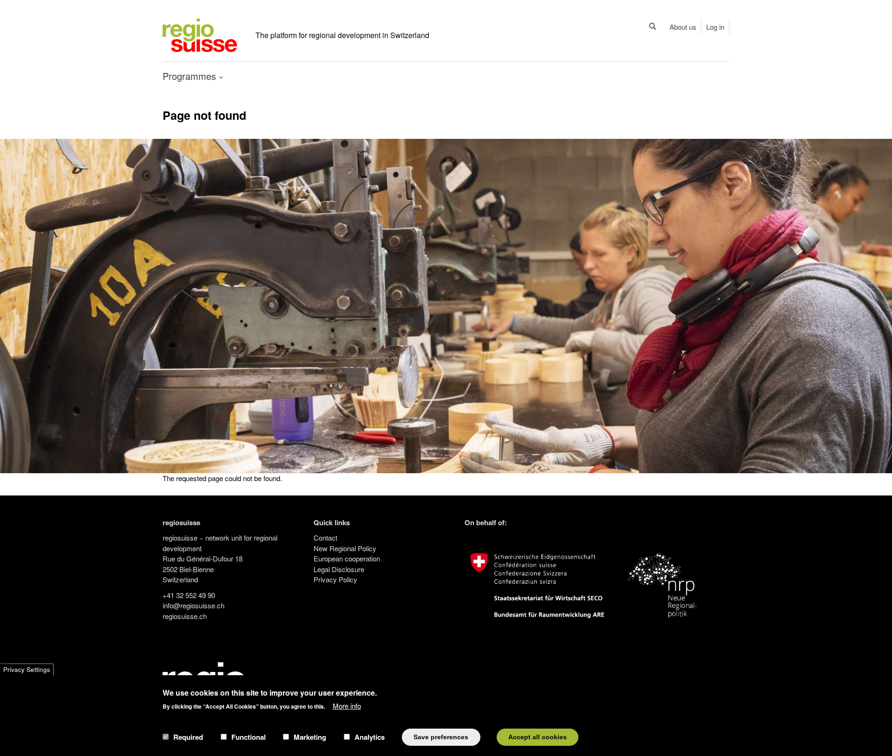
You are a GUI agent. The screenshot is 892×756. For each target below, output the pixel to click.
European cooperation (347, 558)
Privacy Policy (335, 579)
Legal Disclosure (339, 569)
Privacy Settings (26, 669)
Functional (248, 737)
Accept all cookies (537, 736)
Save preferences (440, 736)
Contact (325, 537)
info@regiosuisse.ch (193, 605)
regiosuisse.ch (185, 616)
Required (188, 737)
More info (347, 705)
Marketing (310, 737)
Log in (715, 27)
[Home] (200, 34)
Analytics (369, 737)
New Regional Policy (345, 548)
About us (682, 27)
